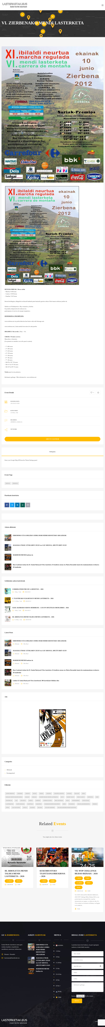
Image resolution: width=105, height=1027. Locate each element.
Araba (34, 793)
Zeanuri (32, 807)
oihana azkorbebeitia (84, 804)
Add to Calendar (52, 439)
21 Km (57, 968)
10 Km (57, 957)
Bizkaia (8, 483)
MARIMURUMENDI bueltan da (23, 555)
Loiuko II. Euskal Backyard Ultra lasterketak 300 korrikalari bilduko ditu (36, 680)
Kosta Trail (86, 800)
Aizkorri (19, 793)
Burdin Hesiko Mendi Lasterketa (49, 797)
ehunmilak (9, 800)
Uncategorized (11, 773)
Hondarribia (75, 800)
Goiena (31, 800)
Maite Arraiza (20, 804)
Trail (17, 412)
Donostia (90, 797)
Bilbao (27, 797)
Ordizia (95, 804)
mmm (64, 804)
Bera (83, 793)
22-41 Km (58, 974)
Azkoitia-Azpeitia (59, 793)
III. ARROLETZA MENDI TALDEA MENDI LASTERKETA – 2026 (33, 617)
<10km (16, 592)
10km (87, 878)
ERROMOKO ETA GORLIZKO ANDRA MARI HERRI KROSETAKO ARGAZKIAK (39, 535)
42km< (89, 883)
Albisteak (17, 644)
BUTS (62, 797)
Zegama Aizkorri (49, 807)
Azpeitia (69, 793)
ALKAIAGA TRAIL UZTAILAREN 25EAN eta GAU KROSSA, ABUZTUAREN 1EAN (40, 545)
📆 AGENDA (59, 945)
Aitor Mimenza (10, 793)
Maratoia (38, 804)
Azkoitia (48, 793)
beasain (77, 793)
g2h (16, 800)
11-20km (16, 601)
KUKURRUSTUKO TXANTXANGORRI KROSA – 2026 (52, 873)
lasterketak (9, 804)
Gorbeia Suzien (47, 800)
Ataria (41, 793)
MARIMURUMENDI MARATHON (52, 804)
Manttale (30, 804)
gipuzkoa (23, 800)
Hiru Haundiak (59, 800)
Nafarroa (71, 804)
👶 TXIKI (58, 997)
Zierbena (15, 483)
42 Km (57, 980)
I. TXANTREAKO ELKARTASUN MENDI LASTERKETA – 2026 (32, 598)
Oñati (7, 807)
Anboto (27, 793)
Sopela (25, 807)
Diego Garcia (80, 797)
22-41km (13, 412)
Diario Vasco (70, 797)
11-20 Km (58, 962)
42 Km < (58, 986)
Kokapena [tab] (52, 451)
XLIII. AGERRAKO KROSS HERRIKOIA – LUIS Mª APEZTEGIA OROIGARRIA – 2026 (40, 607)
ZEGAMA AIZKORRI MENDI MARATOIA (67, 807)
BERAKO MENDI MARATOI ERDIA (14, 797)
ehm (97, 797)
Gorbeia (38, 800)
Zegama (40, 807)
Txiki (20, 592)
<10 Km (58, 951)
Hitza (67, 800)
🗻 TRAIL (59, 991)
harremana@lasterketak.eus (12, 958)
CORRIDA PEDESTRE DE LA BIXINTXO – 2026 (27, 589)
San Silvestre (16, 807)
